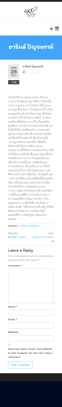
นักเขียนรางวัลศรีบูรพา (30, 225)
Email (12, 319)
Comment (15, 265)
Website (13, 332)
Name (12, 306)
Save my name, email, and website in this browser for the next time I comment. (30, 352)
